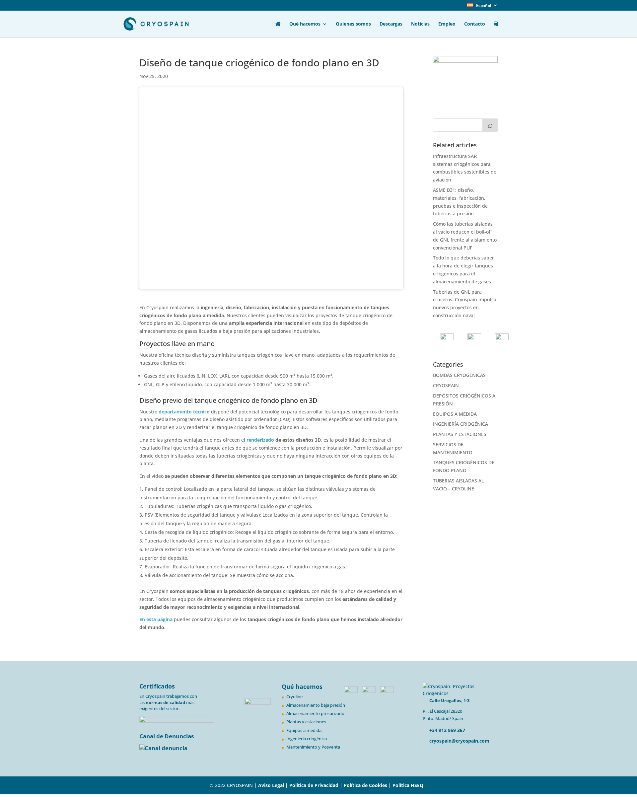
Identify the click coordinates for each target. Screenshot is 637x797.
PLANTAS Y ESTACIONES (459, 434)
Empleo (447, 24)
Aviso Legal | (273, 785)
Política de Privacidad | (316, 785)
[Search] (490, 125)
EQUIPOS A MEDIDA (455, 414)
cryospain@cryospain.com (459, 741)
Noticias (420, 24)
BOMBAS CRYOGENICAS (459, 375)
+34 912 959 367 (446, 730)
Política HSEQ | (409, 785)
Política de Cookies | (368, 785)
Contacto (474, 24)
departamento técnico (184, 411)
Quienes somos (353, 24)
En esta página (156, 619)
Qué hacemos (304, 24)
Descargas (391, 24)
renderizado (260, 440)
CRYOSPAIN (446, 385)
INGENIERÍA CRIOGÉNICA (460, 424)
